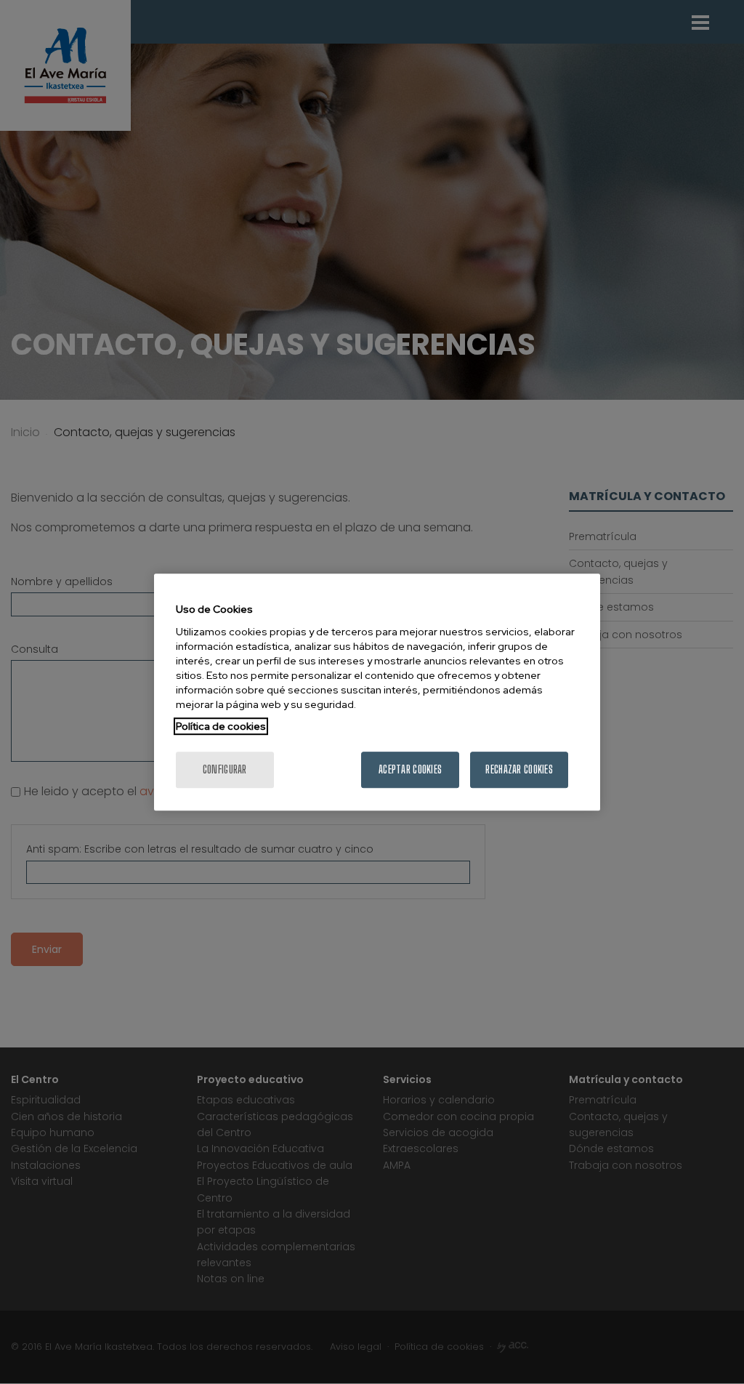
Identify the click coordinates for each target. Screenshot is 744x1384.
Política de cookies (221, 726)
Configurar (225, 769)
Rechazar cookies (518, 769)
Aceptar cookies (410, 769)
